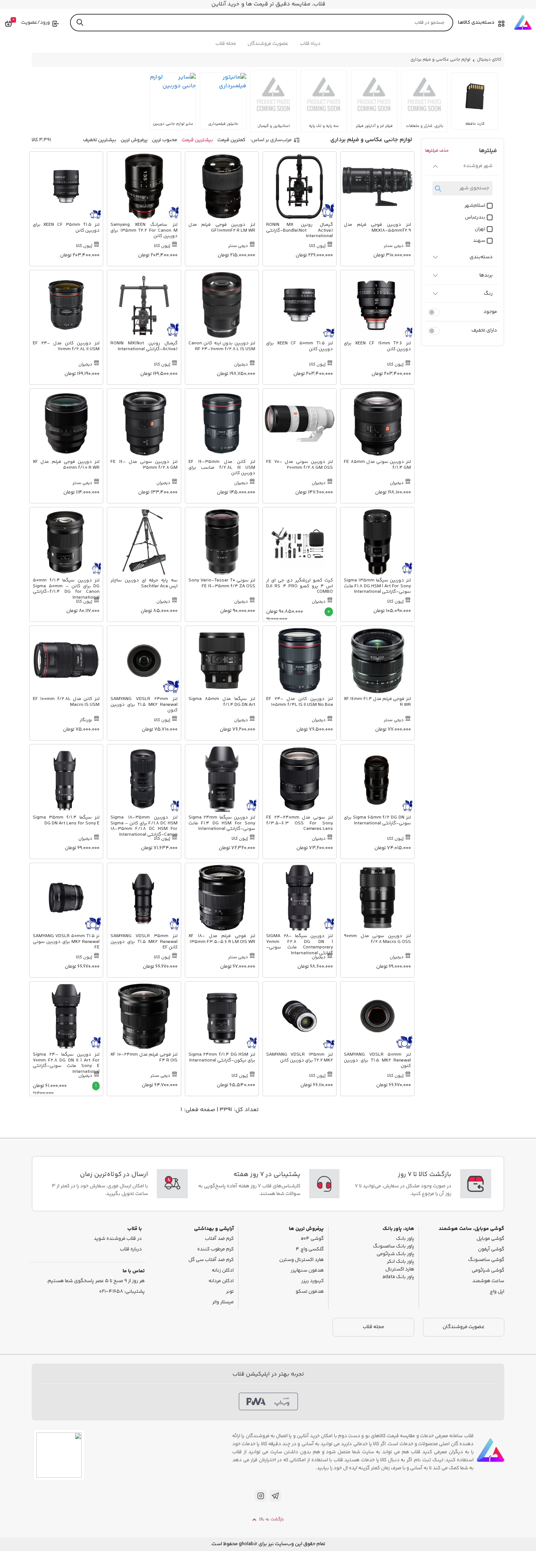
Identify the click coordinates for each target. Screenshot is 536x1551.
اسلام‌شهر (475, 206)
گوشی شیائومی (488, 1271)
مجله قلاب (225, 44)
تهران (480, 229)
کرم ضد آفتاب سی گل (211, 1260)
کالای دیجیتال (489, 59)
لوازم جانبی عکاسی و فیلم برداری (440, 59)
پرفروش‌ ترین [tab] (134, 140)
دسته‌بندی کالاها (476, 23)
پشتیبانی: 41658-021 (122, 1292)
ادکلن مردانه (221, 1281)
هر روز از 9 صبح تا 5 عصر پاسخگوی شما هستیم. (96, 1281)
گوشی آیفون (491, 1249)
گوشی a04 (312, 1239)
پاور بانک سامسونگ (393, 1246)
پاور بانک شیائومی (395, 1254)
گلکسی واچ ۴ (310, 1249)
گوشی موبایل (490, 1239)
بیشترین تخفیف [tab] (99, 140)
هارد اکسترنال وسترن (301, 1260)
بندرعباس (475, 217)
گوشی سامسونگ (486, 1260)
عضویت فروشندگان (268, 44)
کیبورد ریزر (312, 1281)
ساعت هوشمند (488, 1281)
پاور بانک (405, 1239)
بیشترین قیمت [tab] (197, 140)
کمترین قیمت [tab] (231, 140)
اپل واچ (497, 1292)
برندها (486, 275)
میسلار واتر (223, 1302)
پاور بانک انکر (400, 1262)
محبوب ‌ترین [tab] (164, 140)
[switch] (434, 312)
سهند (479, 241)
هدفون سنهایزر (307, 1271)
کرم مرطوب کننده (215, 1249)
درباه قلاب (310, 44)
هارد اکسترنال (399, 1269)
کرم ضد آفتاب (219, 1239)
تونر (230, 1292)
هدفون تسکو (310, 1292)
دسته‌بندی (481, 257)
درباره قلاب (131, 1249)
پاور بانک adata (398, 1277)
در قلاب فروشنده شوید (118, 1239)
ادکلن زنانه (223, 1271)
